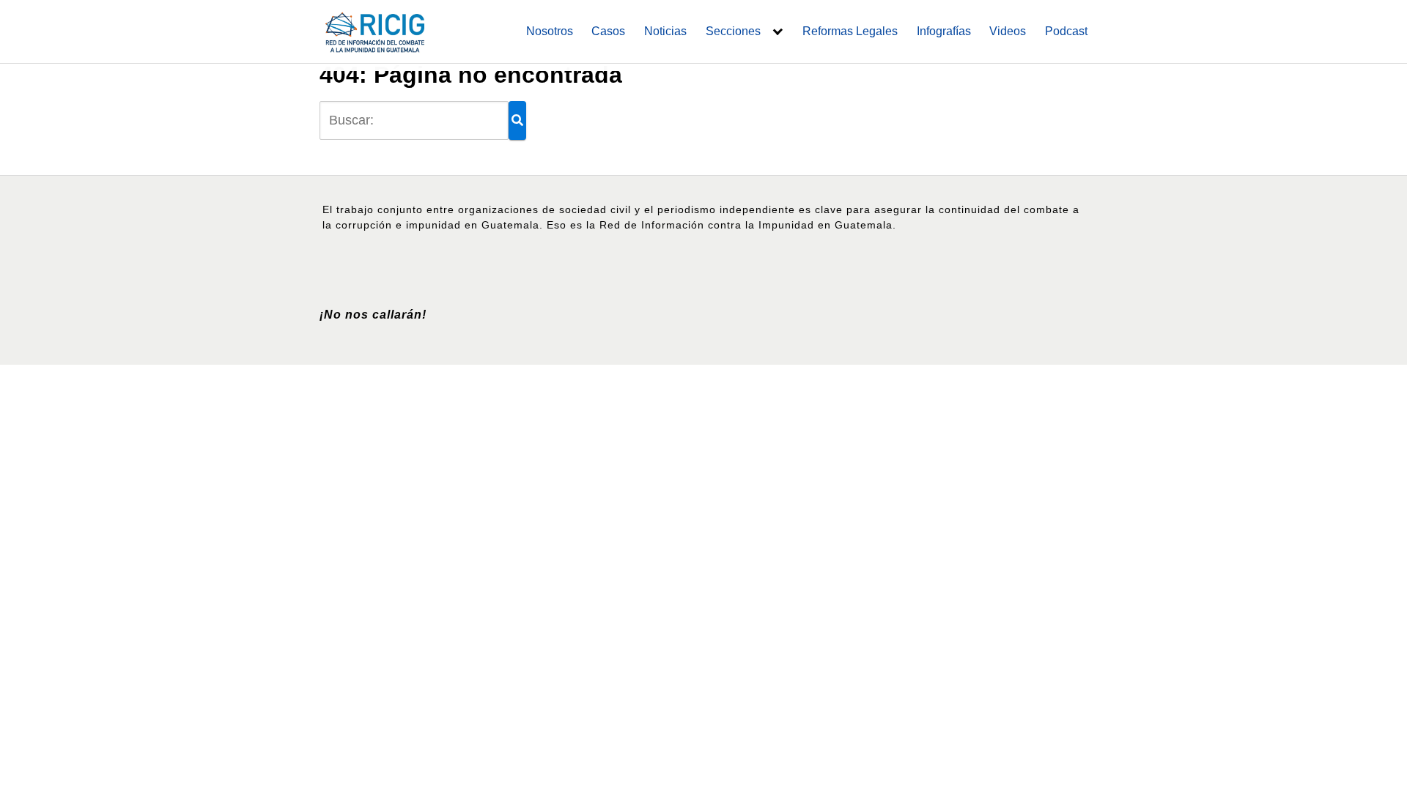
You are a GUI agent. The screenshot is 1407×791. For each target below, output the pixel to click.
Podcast (1066, 31)
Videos (1007, 31)
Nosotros (549, 31)
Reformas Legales (850, 31)
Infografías (944, 31)
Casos (608, 31)
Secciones (733, 31)
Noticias (665, 31)
